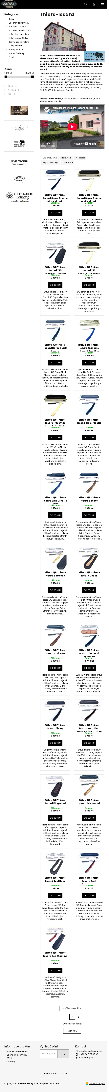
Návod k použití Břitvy (17, 1051)
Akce (12, 86)
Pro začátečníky (16, 53)
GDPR (9, 1058)
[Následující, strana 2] (72, 1017)
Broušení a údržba (17, 26)
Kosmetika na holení (19, 42)
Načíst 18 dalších (72, 1008)
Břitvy (11, 19)
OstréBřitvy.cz (86, 1057)
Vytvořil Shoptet (97, 1083)
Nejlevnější (66, 157)
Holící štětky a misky (19, 34)
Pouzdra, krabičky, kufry (20, 30)
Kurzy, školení (15, 45)
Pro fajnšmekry (16, 49)
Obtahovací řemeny (19, 22)
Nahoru (73, 1030)
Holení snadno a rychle (55, 1073)
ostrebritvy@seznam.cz (91, 1051)
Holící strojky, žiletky (18, 38)
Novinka (13, 90)
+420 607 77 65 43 (88, 1054)
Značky (12, 57)
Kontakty (11, 1061)
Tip (11, 94)
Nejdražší (80, 157)
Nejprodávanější (50, 162)
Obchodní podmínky (17, 1054)
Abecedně (68, 162)
